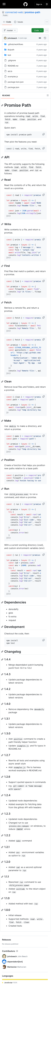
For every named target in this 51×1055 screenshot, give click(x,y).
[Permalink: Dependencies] (2, 602)
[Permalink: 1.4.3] (2, 674)
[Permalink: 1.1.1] (2, 877)
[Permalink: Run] (2, 489)
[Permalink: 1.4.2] (2, 689)
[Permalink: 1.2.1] (2, 847)
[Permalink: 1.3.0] (2, 733)
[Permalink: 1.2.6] (2, 777)
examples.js (13, 76)
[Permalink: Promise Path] (2, 105)
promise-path (32, 12)
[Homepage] (25, 4)
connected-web (14, 12)
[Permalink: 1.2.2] (2, 835)
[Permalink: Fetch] (2, 302)
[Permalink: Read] (2, 180)
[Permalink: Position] (2, 460)
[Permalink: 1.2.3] (2, 814)
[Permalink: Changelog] (2, 651)
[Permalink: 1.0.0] (2, 910)
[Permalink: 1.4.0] (2, 704)
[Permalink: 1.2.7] (2, 755)
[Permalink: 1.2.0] (2, 862)
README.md (13, 66)
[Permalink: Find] (2, 266)
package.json (13, 87)
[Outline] (47, 95)
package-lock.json (16, 82)
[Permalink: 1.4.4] (2, 659)
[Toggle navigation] (4, 4)
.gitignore (12, 60)
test (9, 55)
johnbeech (12, 38)
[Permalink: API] (2, 157)
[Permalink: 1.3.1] (2, 719)
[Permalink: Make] (2, 421)
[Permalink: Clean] (2, 381)
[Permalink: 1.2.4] (2, 795)
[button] (44, 134)
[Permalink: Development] (2, 627)
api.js (10, 71)
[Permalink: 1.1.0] (2, 898)
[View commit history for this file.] (45, 38)
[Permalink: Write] (2, 224)
